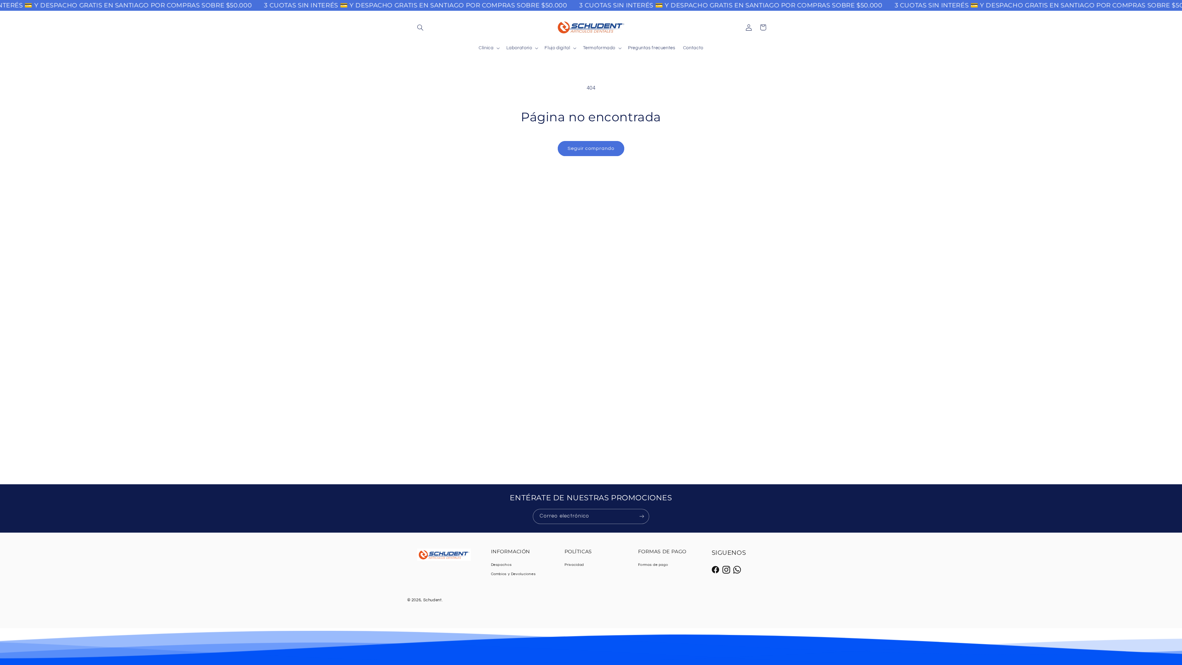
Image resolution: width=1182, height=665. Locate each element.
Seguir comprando (591, 148)
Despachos (501, 565)
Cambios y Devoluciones (513, 574)
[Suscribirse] (642, 516)
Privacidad (574, 565)
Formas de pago (653, 565)
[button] (420, 27)
